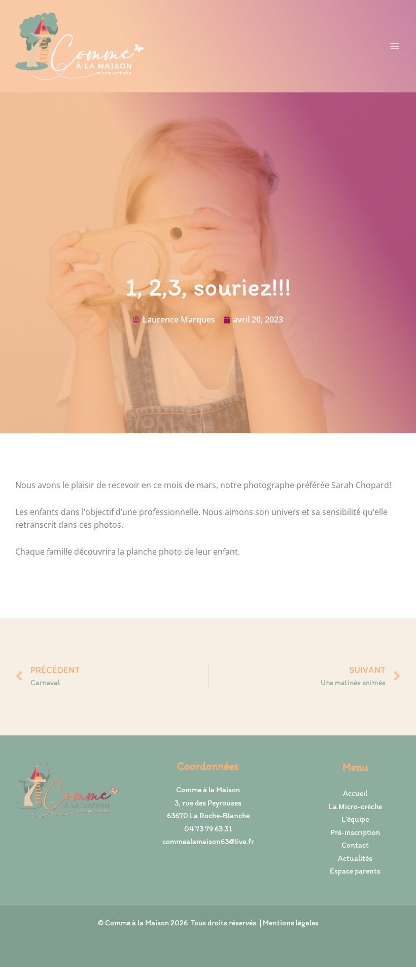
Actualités (355, 858)
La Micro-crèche (355, 806)
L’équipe (355, 819)
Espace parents (355, 871)
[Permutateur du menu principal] (395, 46)
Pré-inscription (355, 832)
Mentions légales (291, 922)
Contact (355, 845)
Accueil (355, 793)
